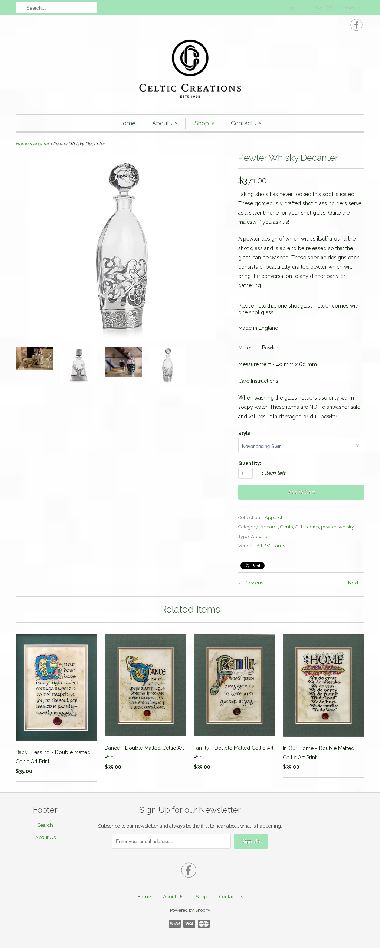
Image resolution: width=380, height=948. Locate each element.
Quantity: (249, 463)
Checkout (350, 7)
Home (126, 123)
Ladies (312, 527)
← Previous (250, 583)
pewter (328, 527)
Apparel (41, 143)
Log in (293, 7)
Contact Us (246, 123)
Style (244, 433)
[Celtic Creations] (190, 70)
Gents (286, 527)
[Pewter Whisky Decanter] (34, 360)
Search (45, 825)
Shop (204, 123)
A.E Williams (270, 545)
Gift (298, 527)
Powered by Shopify (190, 910)
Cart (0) (324, 7)
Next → (356, 583)
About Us (165, 123)
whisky (346, 527)
